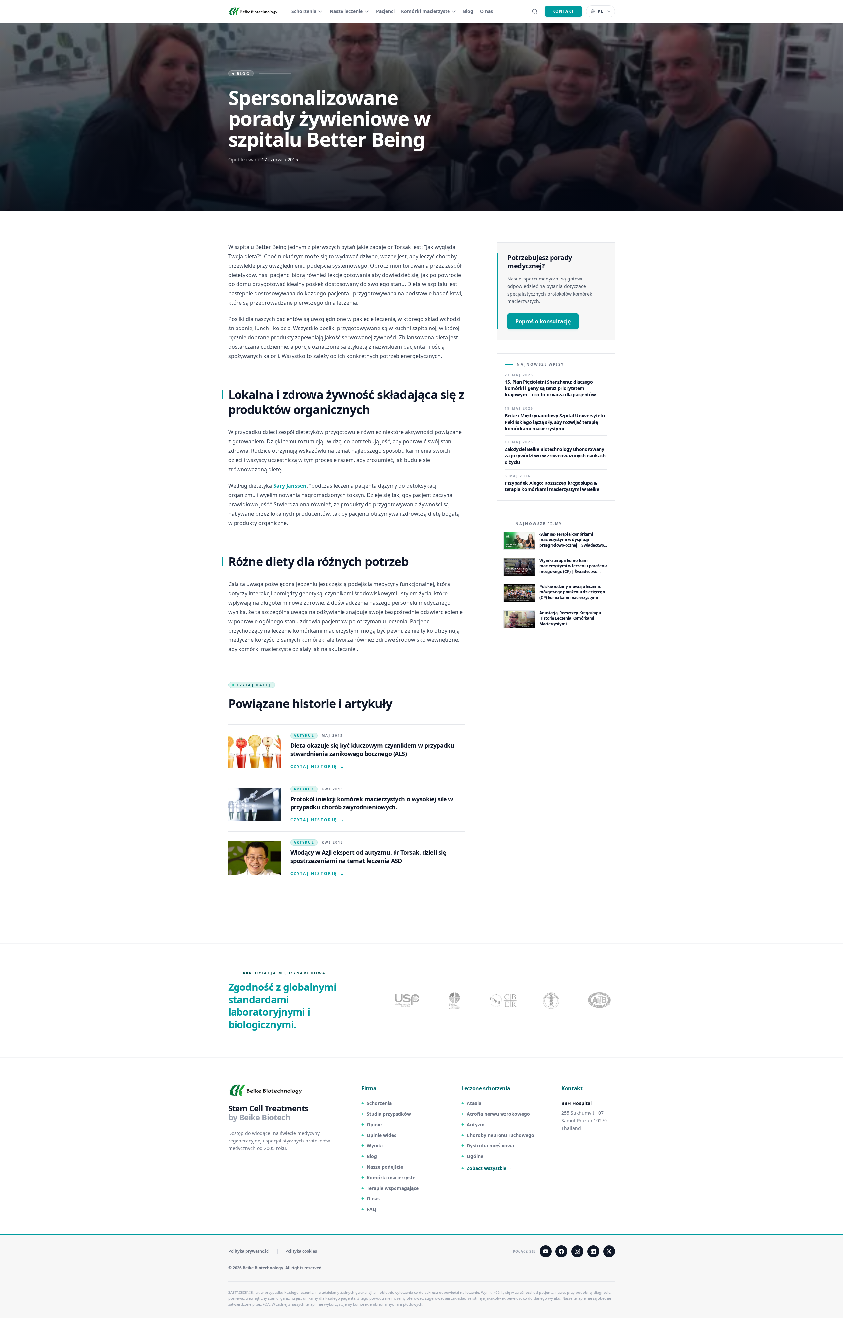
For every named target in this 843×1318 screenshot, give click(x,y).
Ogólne (475, 1156)
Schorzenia (303, 11)
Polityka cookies (301, 1251)
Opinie (374, 1124)
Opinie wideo (382, 1135)
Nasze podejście (385, 1167)
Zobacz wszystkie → (489, 1168)
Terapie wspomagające (393, 1188)
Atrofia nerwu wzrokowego (498, 1114)
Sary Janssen (290, 485)
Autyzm (476, 1124)
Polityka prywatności (249, 1251)
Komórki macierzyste (425, 11)
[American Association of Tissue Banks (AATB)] (600, 1000)
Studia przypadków (389, 1114)
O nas (486, 11)
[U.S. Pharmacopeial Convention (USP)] (407, 1000)
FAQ (371, 1209)
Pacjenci (385, 11)
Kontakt (563, 11)
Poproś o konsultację (543, 321)
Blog (468, 11)
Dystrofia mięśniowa (490, 1145)
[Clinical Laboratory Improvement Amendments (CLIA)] (455, 1000)
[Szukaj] (535, 11)
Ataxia (474, 1103)
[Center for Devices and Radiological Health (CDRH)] (504, 1000)
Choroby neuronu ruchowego (500, 1135)
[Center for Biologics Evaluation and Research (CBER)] (552, 1000)
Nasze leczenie (346, 11)
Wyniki (375, 1145)
